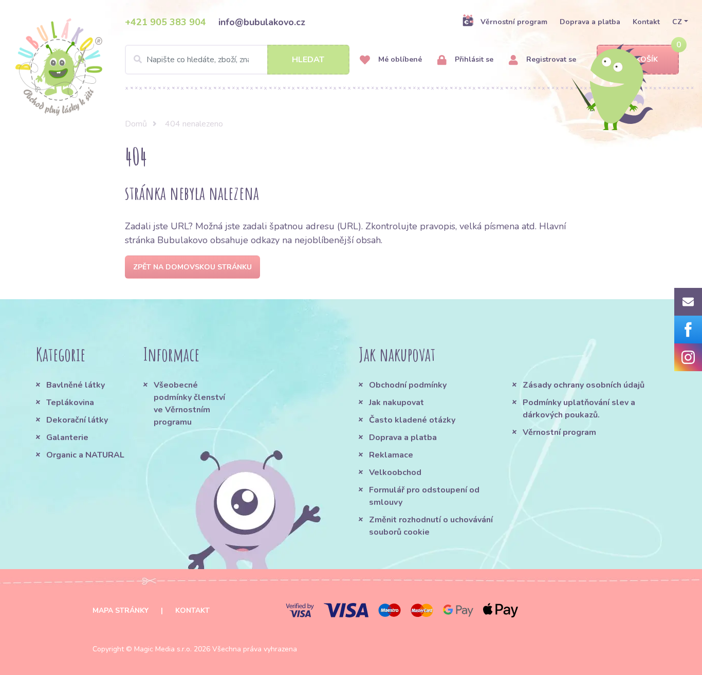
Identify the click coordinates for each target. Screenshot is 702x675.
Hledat (308, 59)
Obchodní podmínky (408, 385)
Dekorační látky (77, 420)
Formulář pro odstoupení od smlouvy (424, 496)
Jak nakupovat (396, 402)
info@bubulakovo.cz (261, 22)
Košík (647, 59)
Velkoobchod (395, 472)
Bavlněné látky (75, 385)
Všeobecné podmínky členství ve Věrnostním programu (189, 403)
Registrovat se (550, 59)
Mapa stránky (121, 610)
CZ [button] (677, 22)
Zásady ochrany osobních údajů (583, 385)
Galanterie (67, 437)
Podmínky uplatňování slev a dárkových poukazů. (579, 409)
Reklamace (391, 455)
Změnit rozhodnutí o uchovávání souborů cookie (431, 526)
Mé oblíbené (399, 59)
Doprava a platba (590, 22)
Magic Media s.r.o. (163, 649)
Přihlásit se (473, 59)
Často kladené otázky (412, 420)
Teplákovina (70, 402)
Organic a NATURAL (85, 455)
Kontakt (646, 22)
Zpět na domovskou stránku (192, 267)
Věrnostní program (514, 22)
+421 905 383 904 (165, 22)
